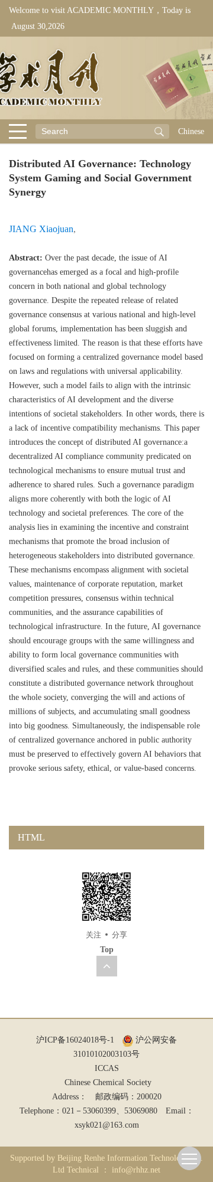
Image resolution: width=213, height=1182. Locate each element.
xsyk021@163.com (107, 1125)
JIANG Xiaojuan (41, 229)
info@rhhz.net (136, 1169)
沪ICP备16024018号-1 (75, 1040)
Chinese (191, 131)
